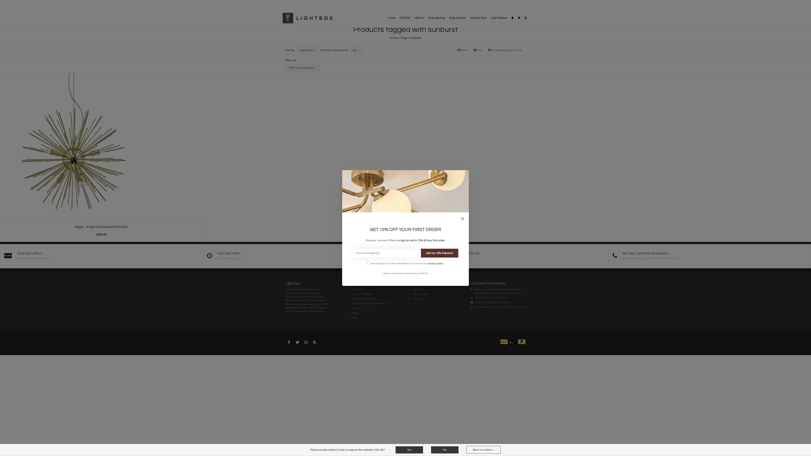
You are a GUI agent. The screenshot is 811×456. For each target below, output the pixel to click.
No (444, 449)
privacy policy (435, 263)
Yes (409, 449)
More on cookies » (483, 449)
